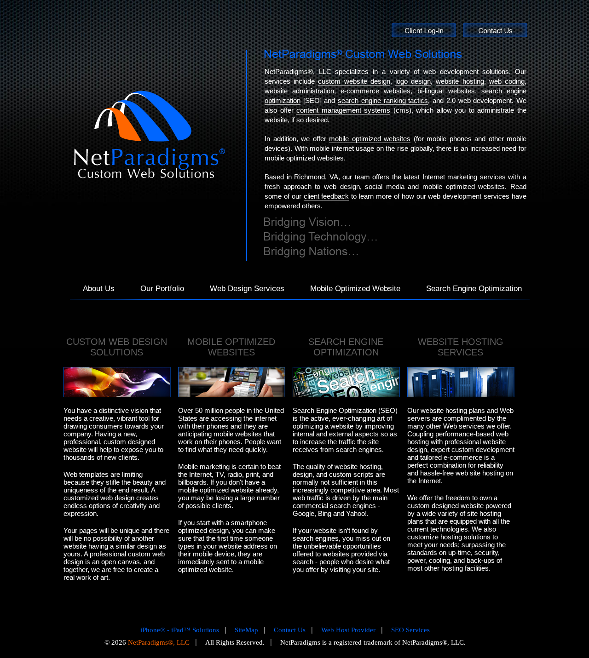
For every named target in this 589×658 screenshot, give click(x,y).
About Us (99, 288)
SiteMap (246, 630)
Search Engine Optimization (474, 288)
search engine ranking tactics (383, 100)
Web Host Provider (348, 630)
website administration (299, 91)
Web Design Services (247, 288)
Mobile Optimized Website (355, 288)
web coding (507, 81)
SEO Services (410, 630)
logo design (413, 81)
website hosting (460, 81)
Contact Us (290, 630)
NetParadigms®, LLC (159, 642)
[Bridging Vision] (307, 222)
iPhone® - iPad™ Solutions (179, 630)
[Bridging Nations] (311, 252)
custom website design (354, 81)
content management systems (343, 110)
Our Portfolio (162, 288)
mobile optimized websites (369, 139)
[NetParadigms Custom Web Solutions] (363, 55)
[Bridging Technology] (320, 237)
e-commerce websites (375, 91)
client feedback (326, 196)
